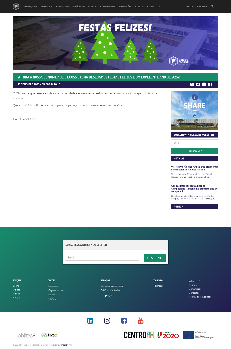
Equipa (51, 294)
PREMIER (202, 6)
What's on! (194, 281)
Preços (16, 297)
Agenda (139, 6)
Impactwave (66, 344)
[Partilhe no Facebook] (210, 84)
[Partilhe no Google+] (192, 84)
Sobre (16, 285)
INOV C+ (189, 6)
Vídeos (92, 6)
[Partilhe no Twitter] (198, 84)
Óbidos (16, 289)
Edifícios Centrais (110, 290)
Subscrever (195, 150)
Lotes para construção (112, 285)
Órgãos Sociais (55, 290)
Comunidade (107, 6)
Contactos (154, 6)
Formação (125, 6)
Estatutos (53, 285)
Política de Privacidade (200, 296)
